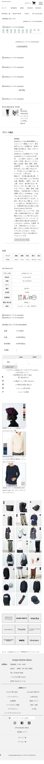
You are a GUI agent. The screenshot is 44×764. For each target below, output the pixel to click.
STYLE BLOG (37, 14)
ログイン (26, 3)
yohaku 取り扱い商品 (22, 240)
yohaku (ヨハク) (8, 18)
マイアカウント (13, 709)
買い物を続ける (23, 377)
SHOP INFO (17, 14)
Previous (6, 29)
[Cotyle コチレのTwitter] (29, 723)
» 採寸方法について (22, 372)
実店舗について (22, 732)
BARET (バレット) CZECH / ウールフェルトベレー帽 (13, 429)
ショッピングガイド (33, 692)
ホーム (4, 652)
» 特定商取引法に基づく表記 (22, 375)
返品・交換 (34, 705)
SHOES (30, 8)
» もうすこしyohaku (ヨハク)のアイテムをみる (22, 370)
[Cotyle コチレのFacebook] (22, 723)
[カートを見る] (33, 2)
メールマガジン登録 (13, 705)
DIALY (27, 14)
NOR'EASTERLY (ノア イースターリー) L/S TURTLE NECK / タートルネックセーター (14, 459)
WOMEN (14, 8)
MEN (22, 8)
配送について (34, 701)
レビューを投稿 (23, 392)
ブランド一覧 (22, 737)
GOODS (38, 8)
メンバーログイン (13, 697)
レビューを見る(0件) (23, 388)
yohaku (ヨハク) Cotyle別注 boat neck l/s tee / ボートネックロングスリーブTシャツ (14, 490)
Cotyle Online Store (14, 755)
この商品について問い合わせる (23, 381)
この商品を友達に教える (23, 384)
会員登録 (13, 701)
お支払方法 (34, 697)
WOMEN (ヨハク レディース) (30, 652)
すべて (4, 8)
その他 (34, 709)
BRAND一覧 (6, 14)
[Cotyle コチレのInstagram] (15, 723)
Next (38, 29)
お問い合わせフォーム (18, 681)
